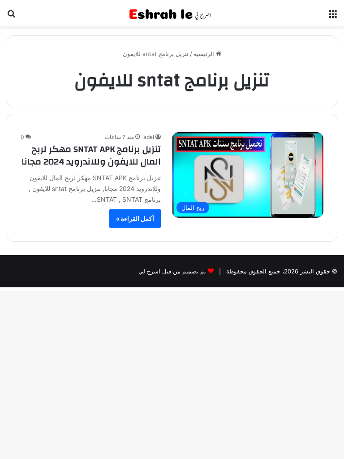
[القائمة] (332, 17)
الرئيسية (205, 53)
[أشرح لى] (172, 13)
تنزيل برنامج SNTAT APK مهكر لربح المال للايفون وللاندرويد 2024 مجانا (91, 155)
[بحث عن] (11, 17)
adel (148, 137)
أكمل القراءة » (135, 218)
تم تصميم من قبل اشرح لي (172, 271)
